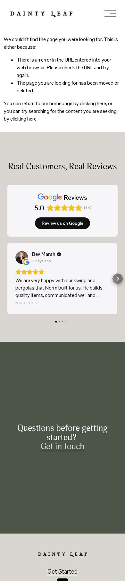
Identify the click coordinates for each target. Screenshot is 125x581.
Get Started (62, 571)
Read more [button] (27, 302)
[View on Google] (21, 257)
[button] (7, 279)
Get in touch (63, 446)
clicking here (93, 103)
